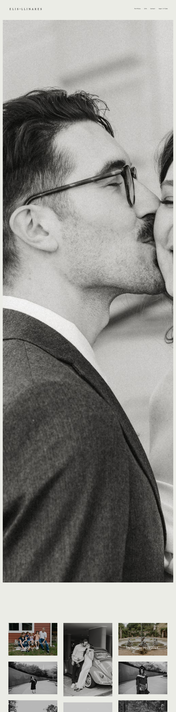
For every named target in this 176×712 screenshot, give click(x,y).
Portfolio (137, 8)
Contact (152, 8)
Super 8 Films (163, 8)
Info (145, 8)
